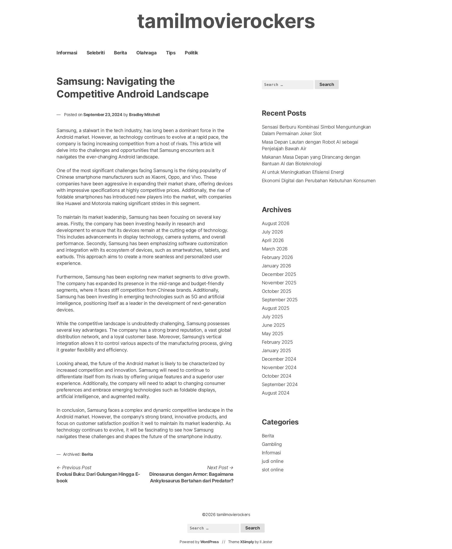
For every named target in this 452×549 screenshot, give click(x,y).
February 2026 (277, 257)
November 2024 (279, 367)
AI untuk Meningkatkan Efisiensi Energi (303, 172)
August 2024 (276, 393)
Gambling (272, 444)
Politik (191, 53)
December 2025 (279, 274)
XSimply (247, 542)
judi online (273, 461)
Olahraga (146, 53)
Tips (170, 53)
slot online (273, 469)
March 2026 (274, 249)
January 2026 (276, 266)
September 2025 (280, 300)
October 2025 (276, 291)
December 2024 (279, 359)
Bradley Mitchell (144, 114)
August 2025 (275, 308)
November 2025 (279, 283)
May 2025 (272, 333)
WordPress (209, 542)
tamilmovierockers (226, 21)
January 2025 (276, 350)
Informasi (66, 53)
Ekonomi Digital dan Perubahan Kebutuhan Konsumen (319, 180)
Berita (120, 53)
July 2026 (272, 232)
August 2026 (275, 223)
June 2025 (273, 325)
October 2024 (276, 376)
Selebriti (96, 53)
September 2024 (280, 384)
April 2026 (273, 240)
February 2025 (277, 342)
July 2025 (272, 316)
